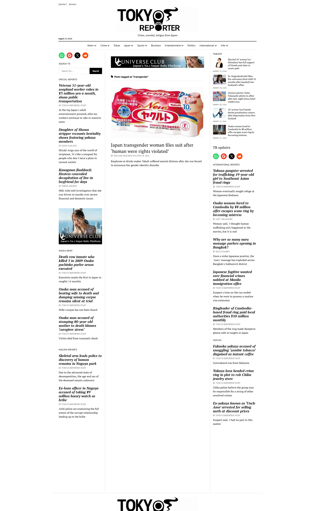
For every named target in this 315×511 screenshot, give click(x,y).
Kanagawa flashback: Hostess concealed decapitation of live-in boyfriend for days (76, 176)
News (90, 45)
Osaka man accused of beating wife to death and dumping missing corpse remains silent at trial (79, 295)
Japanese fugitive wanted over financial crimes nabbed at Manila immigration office (232, 278)
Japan (127, 45)
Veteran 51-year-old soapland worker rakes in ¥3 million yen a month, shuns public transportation (78, 93)
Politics (192, 45)
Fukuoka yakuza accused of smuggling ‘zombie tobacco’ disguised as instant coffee (234, 350)
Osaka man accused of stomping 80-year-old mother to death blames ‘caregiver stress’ (77, 323)
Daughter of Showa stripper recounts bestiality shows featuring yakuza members (80, 135)
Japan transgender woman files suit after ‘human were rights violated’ (152, 148)
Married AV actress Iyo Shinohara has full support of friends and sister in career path (241, 64)
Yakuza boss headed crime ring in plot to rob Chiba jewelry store (233, 375)
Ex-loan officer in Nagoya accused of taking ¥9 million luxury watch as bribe (78, 394)
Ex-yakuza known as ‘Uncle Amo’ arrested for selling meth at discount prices (234, 407)
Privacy (73, 4)
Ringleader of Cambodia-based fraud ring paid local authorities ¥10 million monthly (234, 314)
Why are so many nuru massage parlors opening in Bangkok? (234, 243)
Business (156, 45)
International (207, 45)
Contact (62, 4)
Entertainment (173, 45)
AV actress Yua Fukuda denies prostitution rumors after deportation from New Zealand (241, 114)
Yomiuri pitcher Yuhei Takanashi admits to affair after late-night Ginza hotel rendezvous (241, 97)
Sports (140, 45)
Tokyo (117, 45)
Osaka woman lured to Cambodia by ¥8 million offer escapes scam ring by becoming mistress (241, 131)
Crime (103, 45)
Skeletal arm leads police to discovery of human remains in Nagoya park (80, 360)
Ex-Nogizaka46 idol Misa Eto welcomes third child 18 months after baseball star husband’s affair (242, 81)
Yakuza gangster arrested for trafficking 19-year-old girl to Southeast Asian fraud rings (233, 176)
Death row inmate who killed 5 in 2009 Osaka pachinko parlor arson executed (76, 262)
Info (223, 45)
